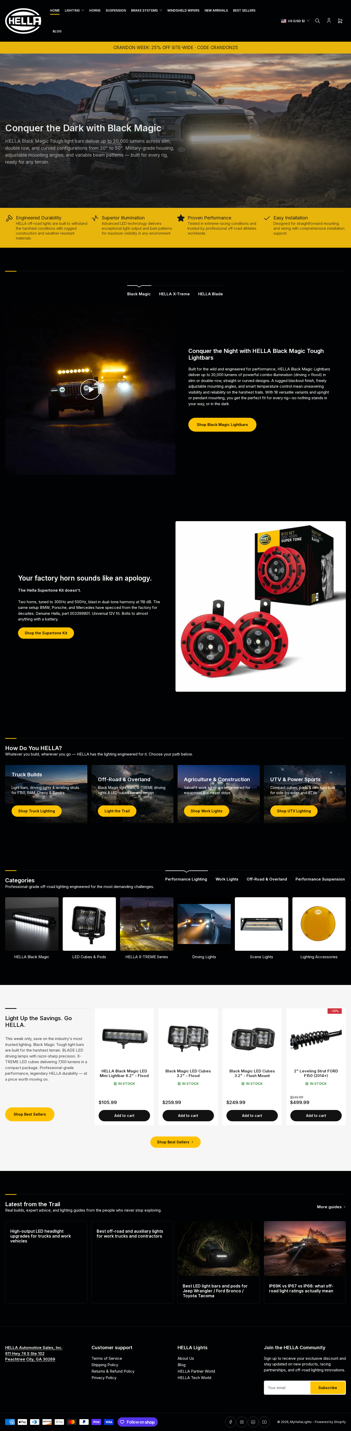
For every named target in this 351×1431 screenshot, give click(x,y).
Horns (94, 10)
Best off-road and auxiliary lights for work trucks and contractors (130, 1234)
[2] (316, 1038)
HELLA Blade (210, 293)
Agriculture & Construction (217, 779)
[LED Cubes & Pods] (89, 924)
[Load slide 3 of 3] (180, 201)
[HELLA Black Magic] (32, 924)
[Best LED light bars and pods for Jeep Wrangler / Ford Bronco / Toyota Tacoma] (219, 1248)
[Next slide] (344, 131)
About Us (186, 1358)
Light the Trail (117, 811)
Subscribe (327, 1387)
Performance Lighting (186, 879)
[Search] (317, 20)
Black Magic (139, 293)
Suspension (116, 10)
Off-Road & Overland (124, 779)
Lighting (72, 10)
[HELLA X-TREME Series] (146, 924)
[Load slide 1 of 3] (171, 201)
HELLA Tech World (194, 1377)
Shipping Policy (104, 1364)
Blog (57, 31)
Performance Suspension (320, 879)
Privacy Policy (103, 1377)
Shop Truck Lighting (36, 811)
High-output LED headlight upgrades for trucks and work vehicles (40, 1236)
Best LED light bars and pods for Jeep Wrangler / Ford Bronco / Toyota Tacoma (215, 1290)
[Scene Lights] (261, 924)
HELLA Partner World (196, 1371)
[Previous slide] (7, 131)
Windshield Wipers (183, 10)
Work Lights (227, 879)
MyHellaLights (301, 1422)
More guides (329, 1206)
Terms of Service (106, 1358)
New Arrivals (216, 10)
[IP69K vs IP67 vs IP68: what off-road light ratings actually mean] (305, 1248)
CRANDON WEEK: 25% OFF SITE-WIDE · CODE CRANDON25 (175, 47)
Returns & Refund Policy (112, 1371)
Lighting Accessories (319, 956)
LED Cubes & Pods (89, 956)
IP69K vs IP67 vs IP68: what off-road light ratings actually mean (301, 1288)
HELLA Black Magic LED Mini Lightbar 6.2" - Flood (124, 1073)
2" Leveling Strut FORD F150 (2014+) (316, 1073)
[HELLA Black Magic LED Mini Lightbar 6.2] (124, 1038)
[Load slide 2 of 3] (175, 201)
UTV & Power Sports (295, 779)
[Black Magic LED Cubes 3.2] (188, 1038)
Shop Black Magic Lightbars (222, 424)
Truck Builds (27, 774)
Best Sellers (244, 10)
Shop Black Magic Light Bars (40, 183)
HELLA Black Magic (31, 956)
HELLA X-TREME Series (146, 956)
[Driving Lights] (204, 924)
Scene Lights (261, 956)
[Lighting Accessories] (319, 924)
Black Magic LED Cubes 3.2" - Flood (188, 1073)
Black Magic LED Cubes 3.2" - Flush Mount (252, 1073)
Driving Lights (204, 956)
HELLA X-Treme (174, 293)
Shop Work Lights (207, 811)
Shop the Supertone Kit (46, 633)
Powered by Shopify (330, 1422)
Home (55, 10)
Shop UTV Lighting (294, 811)
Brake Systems (144, 10)
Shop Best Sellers (30, 1114)
